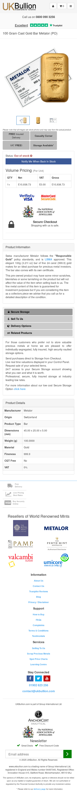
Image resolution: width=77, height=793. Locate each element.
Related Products (21, 333)
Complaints (38, 625)
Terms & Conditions (38, 630)
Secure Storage (20, 312)
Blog (38, 596)
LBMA (48, 259)
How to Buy (38, 614)
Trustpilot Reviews (38, 591)
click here (20, 389)
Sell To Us (16, 319)
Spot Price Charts (39, 659)
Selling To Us (38, 648)
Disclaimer (43, 602)
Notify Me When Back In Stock (38, 161)
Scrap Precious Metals (38, 653)
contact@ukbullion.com (38, 691)
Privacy (32, 602)
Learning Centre (38, 664)
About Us (38, 580)
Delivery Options (20, 326)
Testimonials (38, 636)
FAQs (38, 619)
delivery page (40, 789)
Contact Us (38, 586)
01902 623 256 (38, 685)
